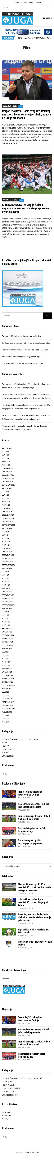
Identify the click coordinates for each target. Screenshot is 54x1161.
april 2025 (6, 502)
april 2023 (6, 582)
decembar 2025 (8, 475)
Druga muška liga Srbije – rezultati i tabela (20, 739)
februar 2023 (7, 588)
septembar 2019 (8, 709)
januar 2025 (7, 512)
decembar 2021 (8, 635)
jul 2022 (5, 612)
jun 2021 (5, 655)
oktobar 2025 (7, 482)
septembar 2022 (8, 605)
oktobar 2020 (7, 682)
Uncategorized (8, 756)
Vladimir (5, 426)
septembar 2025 (8, 485)
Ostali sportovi (8, 749)
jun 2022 (5, 615)
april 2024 (6, 542)
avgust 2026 (7, 448)
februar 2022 (7, 628)
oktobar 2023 (7, 562)
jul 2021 (5, 652)
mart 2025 (6, 505)
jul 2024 (5, 532)
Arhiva (38, 2)
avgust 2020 (7, 689)
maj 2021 (5, 659)
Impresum (17, 2)
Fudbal (5, 743)
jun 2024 (5, 535)
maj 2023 (5, 578)
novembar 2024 (8, 518)
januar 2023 (7, 592)
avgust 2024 (7, 528)
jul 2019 (5, 715)
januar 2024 (7, 552)
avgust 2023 (7, 568)
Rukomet (5, 753)
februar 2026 (7, 468)
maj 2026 (5, 458)
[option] (34, 38)
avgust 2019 (7, 712)
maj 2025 (5, 498)
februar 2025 (7, 508)
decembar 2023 (8, 555)
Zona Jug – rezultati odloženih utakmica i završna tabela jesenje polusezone (34, 917)
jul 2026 (5, 451)
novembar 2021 (8, 638)
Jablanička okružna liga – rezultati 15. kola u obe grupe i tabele (33, 902)
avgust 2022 (7, 608)
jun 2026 (5, 455)
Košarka (5, 746)
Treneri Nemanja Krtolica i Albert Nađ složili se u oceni (25, 350)
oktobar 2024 (7, 522)
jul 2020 (5, 692)
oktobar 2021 (7, 642)
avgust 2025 (7, 488)
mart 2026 (6, 465)
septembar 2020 (8, 685)
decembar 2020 (8, 675)
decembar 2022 (8, 595)
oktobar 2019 (7, 705)
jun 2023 (5, 575)
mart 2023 (6, 585)
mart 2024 (6, 545)
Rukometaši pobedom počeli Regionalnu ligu (21, 356)
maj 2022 (5, 618)
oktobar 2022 (7, 602)
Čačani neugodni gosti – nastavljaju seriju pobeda (23, 363)
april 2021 (6, 662)
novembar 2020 (8, 679)
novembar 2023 (8, 558)
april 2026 (6, 462)
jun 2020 (5, 695)
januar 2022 (7, 632)
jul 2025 (5, 492)
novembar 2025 (8, 478)
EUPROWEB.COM (32, 1152)
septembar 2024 (8, 525)
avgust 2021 (7, 648)
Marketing (28, 2)
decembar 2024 (8, 515)
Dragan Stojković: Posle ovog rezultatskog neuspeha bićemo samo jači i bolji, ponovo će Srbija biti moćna (26, 114)
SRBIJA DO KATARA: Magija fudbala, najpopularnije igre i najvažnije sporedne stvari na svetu (25, 208)
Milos (4, 415)
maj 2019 (5, 722)
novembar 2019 (8, 702)
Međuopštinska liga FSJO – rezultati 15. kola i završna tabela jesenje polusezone (34, 887)
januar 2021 (7, 672)
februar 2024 (7, 548)
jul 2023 (5, 572)
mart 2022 (6, 625)
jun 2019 (5, 719)
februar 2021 (7, 669)
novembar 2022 (8, 598)
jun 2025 (5, 495)
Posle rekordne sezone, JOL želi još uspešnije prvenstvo (26, 343)
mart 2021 (6, 665)
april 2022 (6, 622)
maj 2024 (5, 538)
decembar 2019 (8, 699)
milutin (5, 405)
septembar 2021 (8, 645)
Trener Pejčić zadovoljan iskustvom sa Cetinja (21, 336)
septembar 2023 (8, 565)
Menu (48, 18)
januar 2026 (7, 472)
